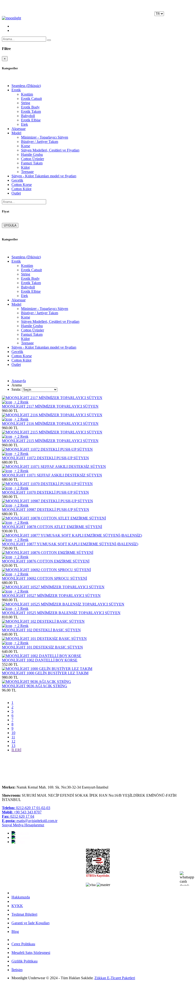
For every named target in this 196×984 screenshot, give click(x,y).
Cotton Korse (21, 185)
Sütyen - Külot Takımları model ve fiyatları (43, 176)
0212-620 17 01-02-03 (26, 808)
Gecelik (17, 180)
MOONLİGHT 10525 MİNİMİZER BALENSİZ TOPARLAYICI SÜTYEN (61, 613)
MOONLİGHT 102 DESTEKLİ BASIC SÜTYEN (41, 630)
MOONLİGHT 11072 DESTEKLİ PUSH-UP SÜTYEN (45, 458)
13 (13, 746)
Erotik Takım (31, 111)
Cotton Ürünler (32, 159)
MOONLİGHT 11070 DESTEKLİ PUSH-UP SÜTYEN (45, 492)
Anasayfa (18, 381)
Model (16, 133)
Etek (24, 124)
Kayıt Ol (171, 16)
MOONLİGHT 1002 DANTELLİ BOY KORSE (39, 660)
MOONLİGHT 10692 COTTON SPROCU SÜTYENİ (44, 578)
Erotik (16, 90)
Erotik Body (30, 107)
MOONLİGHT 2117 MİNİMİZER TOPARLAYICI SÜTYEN (50, 406)
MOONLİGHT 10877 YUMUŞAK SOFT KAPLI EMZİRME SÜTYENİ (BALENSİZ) (70, 544)
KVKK (17, 906)
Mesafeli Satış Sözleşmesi (30, 953)
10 (13, 733)
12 (13, 741)
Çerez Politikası (23, 944)
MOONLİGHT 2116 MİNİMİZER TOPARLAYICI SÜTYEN (50, 424)
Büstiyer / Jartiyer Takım (39, 142)
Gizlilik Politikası (24, 961)
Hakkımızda (20, 897)
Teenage (27, 172)
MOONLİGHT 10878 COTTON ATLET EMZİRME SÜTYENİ (52, 527)
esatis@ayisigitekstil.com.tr (29, 821)
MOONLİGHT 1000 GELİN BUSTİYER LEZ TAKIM (45, 673)
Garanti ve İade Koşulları (30, 923)
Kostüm (27, 94)
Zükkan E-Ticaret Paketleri (114, 978)
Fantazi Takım (32, 163)
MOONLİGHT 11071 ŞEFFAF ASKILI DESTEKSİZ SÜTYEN (52, 475)
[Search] (49, 40)
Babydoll (28, 116)
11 (13, 737)
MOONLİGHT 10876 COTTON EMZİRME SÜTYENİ (45, 561)
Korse (25, 146)
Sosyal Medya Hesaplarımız (23, 825)
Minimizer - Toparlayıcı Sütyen (44, 137)
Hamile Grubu (32, 154)
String (25, 103)
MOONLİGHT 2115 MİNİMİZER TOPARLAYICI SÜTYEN (50, 441)
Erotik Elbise (31, 120)
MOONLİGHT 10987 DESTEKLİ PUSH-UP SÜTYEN (45, 510)
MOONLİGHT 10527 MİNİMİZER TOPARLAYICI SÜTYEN (51, 596)
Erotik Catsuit (31, 99)
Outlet (16, 193)
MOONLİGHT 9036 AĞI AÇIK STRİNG (34, 686)
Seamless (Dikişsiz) (26, 86)
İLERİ (16, 750)
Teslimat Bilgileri (24, 914)
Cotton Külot (21, 189)
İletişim (16, 970)
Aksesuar (18, 129)
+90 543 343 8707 (22, 812)
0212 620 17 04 (18, 816)
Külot (25, 167)
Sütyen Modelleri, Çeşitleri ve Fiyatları (50, 150)
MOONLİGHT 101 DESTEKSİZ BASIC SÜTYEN (42, 647)
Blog (15, 932)
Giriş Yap (187, 16)
